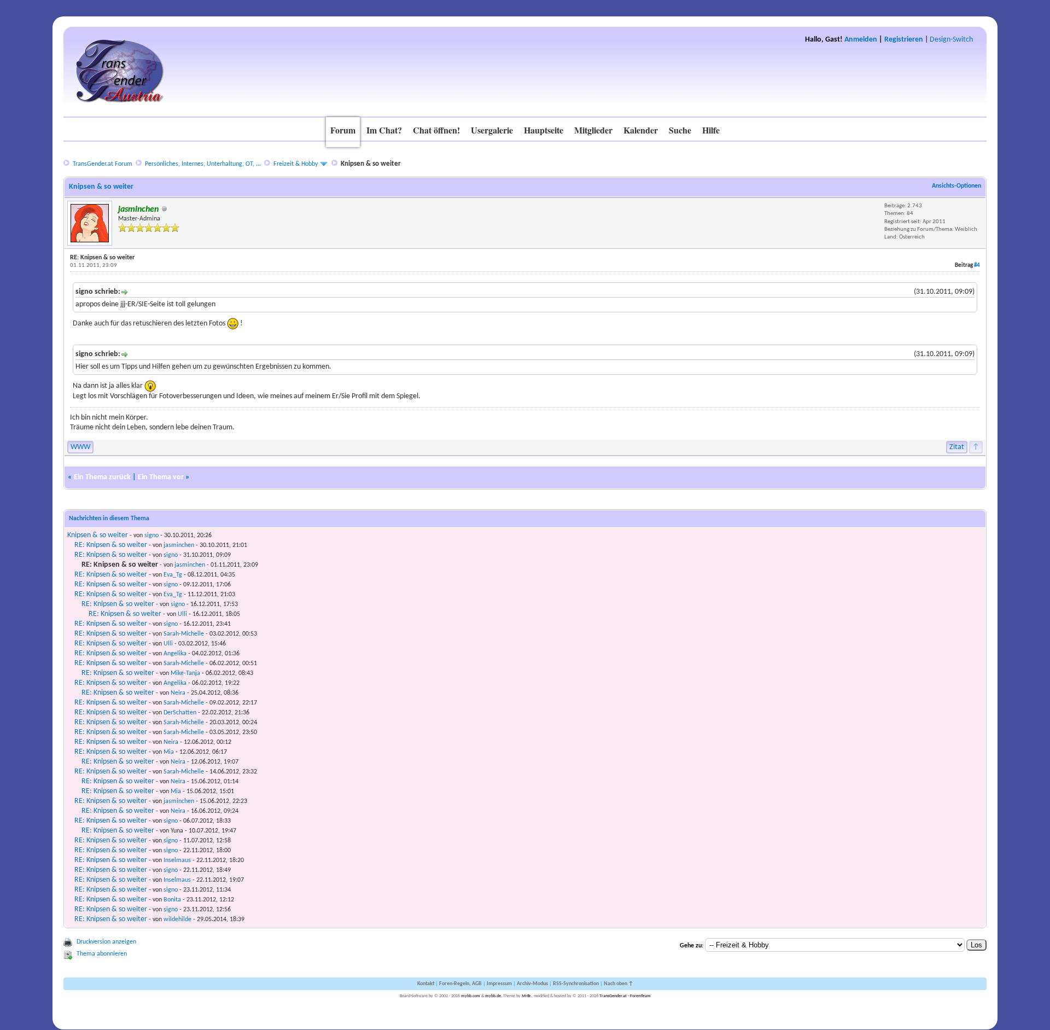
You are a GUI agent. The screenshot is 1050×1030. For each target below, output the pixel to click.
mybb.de (493, 996)
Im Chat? (384, 130)
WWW (80, 447)
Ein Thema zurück (102, 477)
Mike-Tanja (185, 673)
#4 (977, 266)
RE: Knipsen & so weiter (110, 545)
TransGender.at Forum (102, 164)
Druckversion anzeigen (106, 942)
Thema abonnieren (102, 954)
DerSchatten (180, 712)
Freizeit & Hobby (295, 164)
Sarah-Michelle (184, 634)
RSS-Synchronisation (576, 984)
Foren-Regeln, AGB (460, 984)
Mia (169, 752)
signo (151, 535)
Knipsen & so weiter (97, 535)
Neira (178, 693)
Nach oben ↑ (618, 984)
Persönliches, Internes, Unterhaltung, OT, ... (203, 164)
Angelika (175, 653)
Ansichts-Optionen (956, 186)
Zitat (956, 447)
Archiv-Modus (532, 984)
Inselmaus (177, 860)
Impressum (499, 984)
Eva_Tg (173, 575)
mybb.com (470, 996)
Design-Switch (951, 40)
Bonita (172, 900)
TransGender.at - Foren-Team (625, 996)
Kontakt (425, 984)
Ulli (182, 614)
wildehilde (177, 919)
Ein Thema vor (161, 477)
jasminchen (179, 545)
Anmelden (860, 40)
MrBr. (527, 996)
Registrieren (903, 40)
